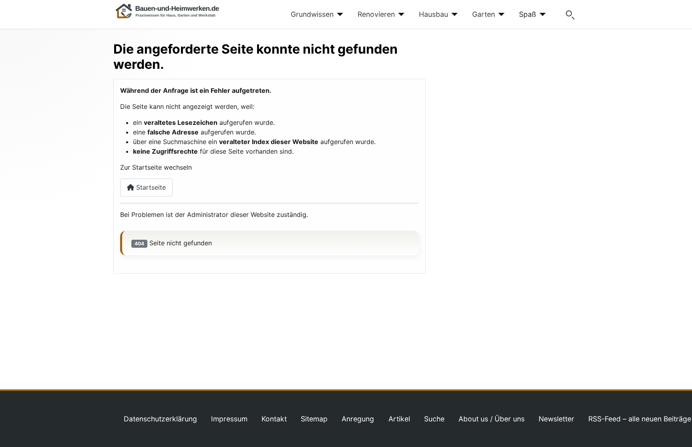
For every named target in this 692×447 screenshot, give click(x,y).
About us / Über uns (492, 419)
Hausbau (433, 14)
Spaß (527, 14)
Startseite (150, 187)
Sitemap (314, 419)
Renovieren (376, 14)
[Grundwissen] (339, 14)
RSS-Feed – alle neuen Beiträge (639, 419)
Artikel (399, 419)
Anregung (358, 419)
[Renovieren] (400, 14)
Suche (434, 419)
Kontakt (274, 419)
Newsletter (556, 419)
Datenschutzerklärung (160, 419)
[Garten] (500, 14)
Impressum (229, 419)
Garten (483, 14)
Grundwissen (312, 14)
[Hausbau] (453, 14)
